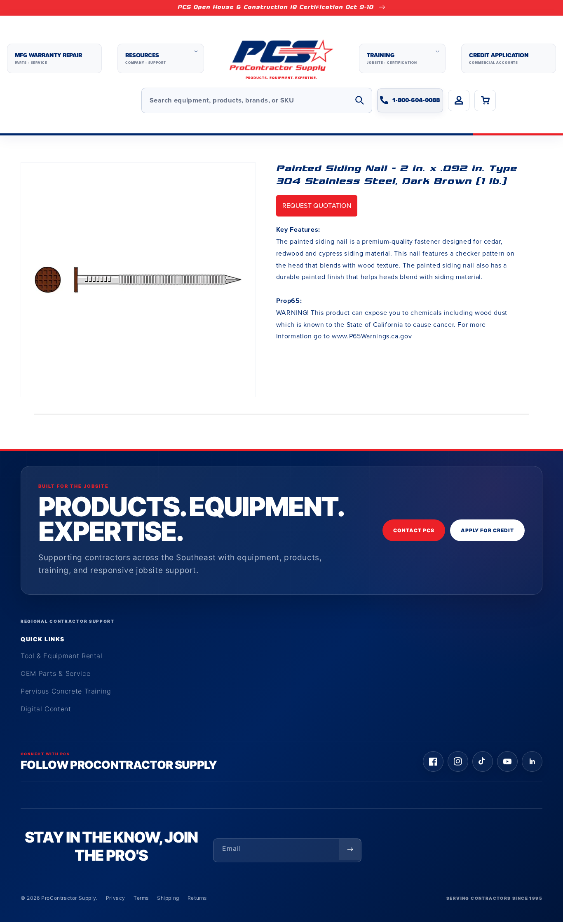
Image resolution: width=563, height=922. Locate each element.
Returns (197, 898)
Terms (141, 898)
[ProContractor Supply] (281, 58)
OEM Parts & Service (55, 673)
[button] (160, 58)
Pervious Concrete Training (66, 691)
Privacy (115, 898)
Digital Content (46, 709)
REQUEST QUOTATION (316, 205)
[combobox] (256, 100)
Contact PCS (413, 530)
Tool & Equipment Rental (62, 656)
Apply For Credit (487, 530)
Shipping (168, 898)
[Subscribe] (350, 849)
